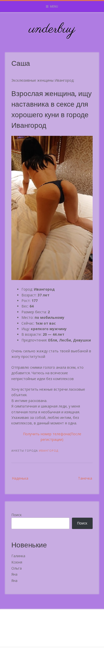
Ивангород (48, 450)
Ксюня (16, 562)
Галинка (18, 555)
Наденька (20, 478)
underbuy (52, 29)
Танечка (85, 478)
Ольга (16, 568)
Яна (14, 574)
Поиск (16, 514)
